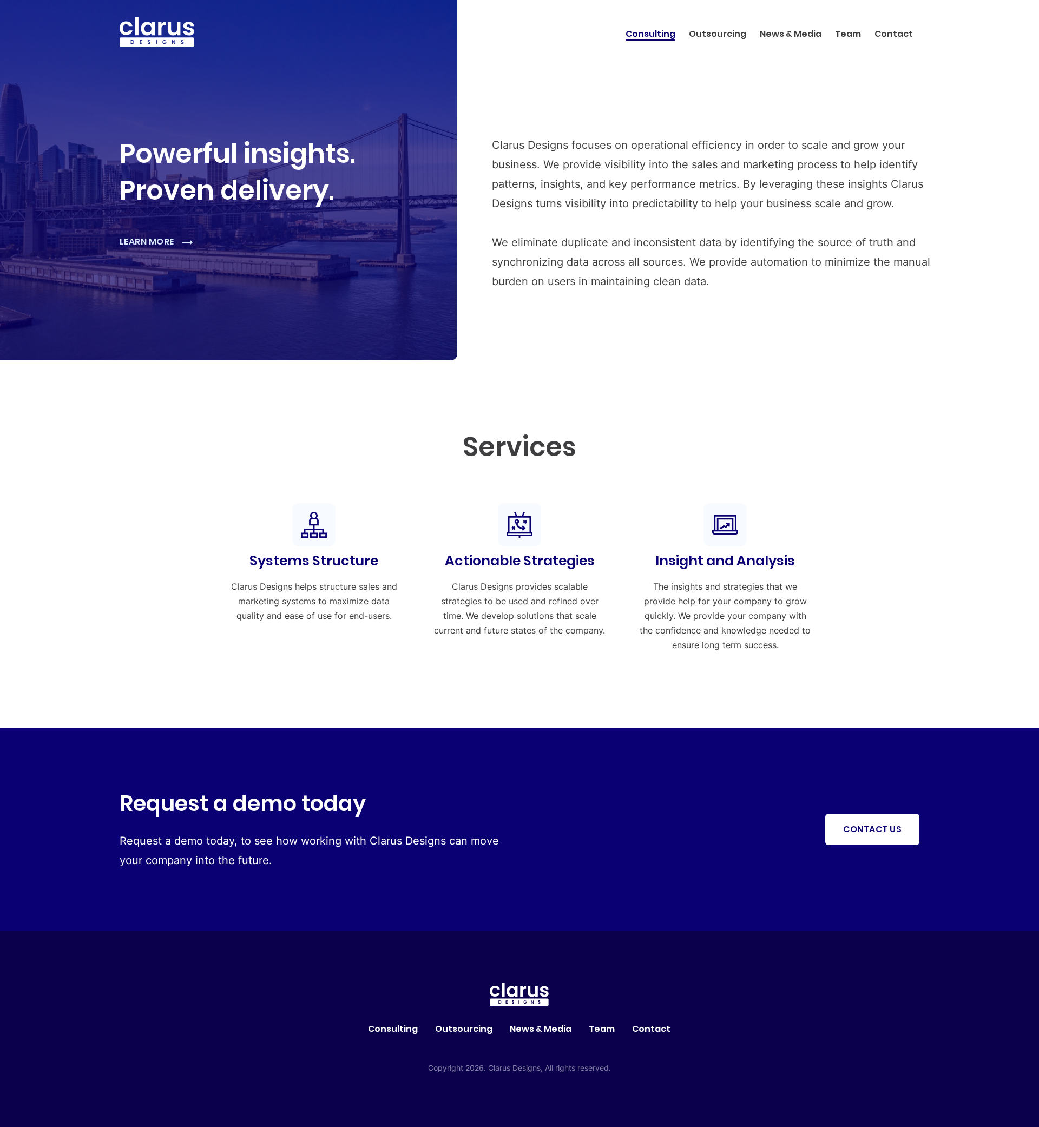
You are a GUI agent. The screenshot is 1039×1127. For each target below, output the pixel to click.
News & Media (790, 34)
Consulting (650, 34)
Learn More (148, 241)
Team (848, 34)
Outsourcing (717, 34)
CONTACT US (872, 829)
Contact (893, 34)
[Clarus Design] (157, 43)
